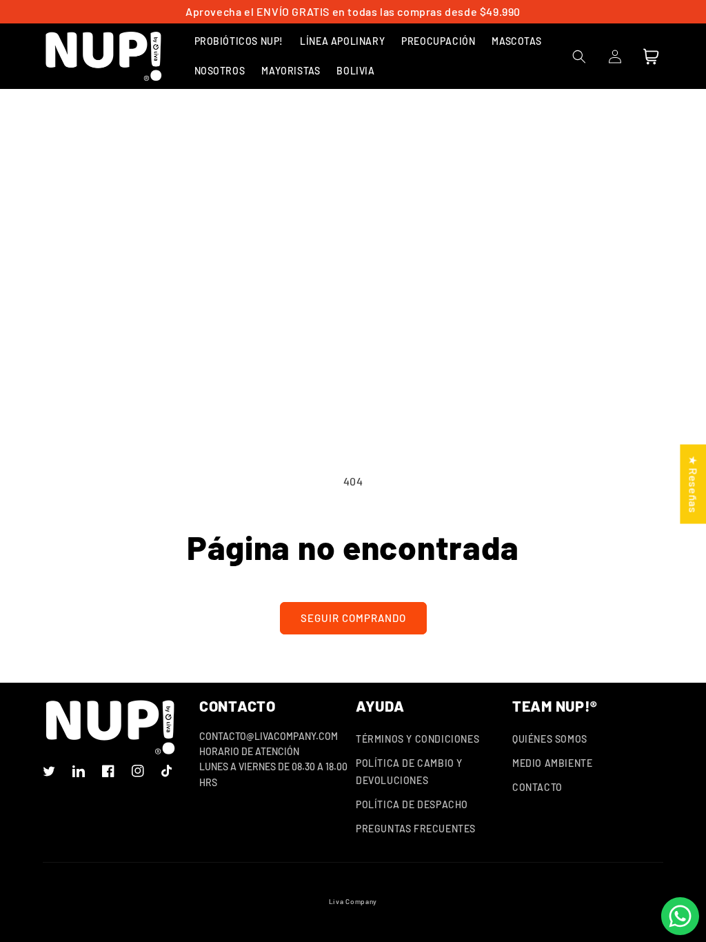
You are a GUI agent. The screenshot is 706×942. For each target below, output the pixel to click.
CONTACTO (537, 787)
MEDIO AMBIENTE (552, 763)
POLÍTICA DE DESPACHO (412, 804)
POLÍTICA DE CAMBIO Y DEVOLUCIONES (409, 771)
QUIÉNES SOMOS (549, 739)
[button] (239, 41)
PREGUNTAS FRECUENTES (416, 828)
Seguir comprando (353, 618)
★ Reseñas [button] (693, 483)
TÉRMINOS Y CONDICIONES (417, 739)
